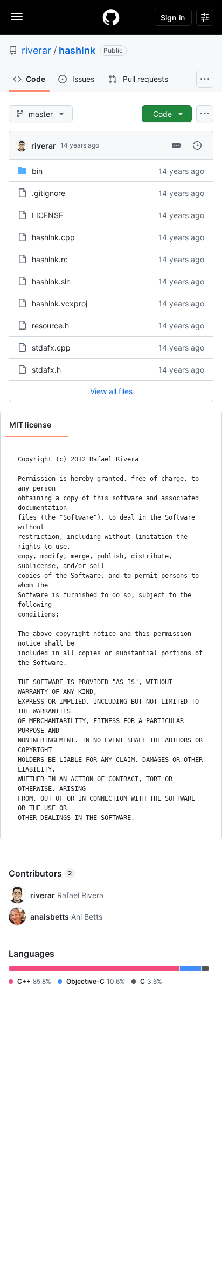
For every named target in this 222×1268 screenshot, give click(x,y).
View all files (111, 391)
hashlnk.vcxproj (59, 303)
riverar (36, 50)
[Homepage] (111, 17)
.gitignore (48, 193)
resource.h (50, 325)
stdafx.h (46, 369)
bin (37, 171)
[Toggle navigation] (17, 17)
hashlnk (77, 50)
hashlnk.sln (51, 281)
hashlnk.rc (50, 259)
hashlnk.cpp (53, 237)
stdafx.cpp (51, 347)
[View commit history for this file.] (197, 145)
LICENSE (47, 215)
